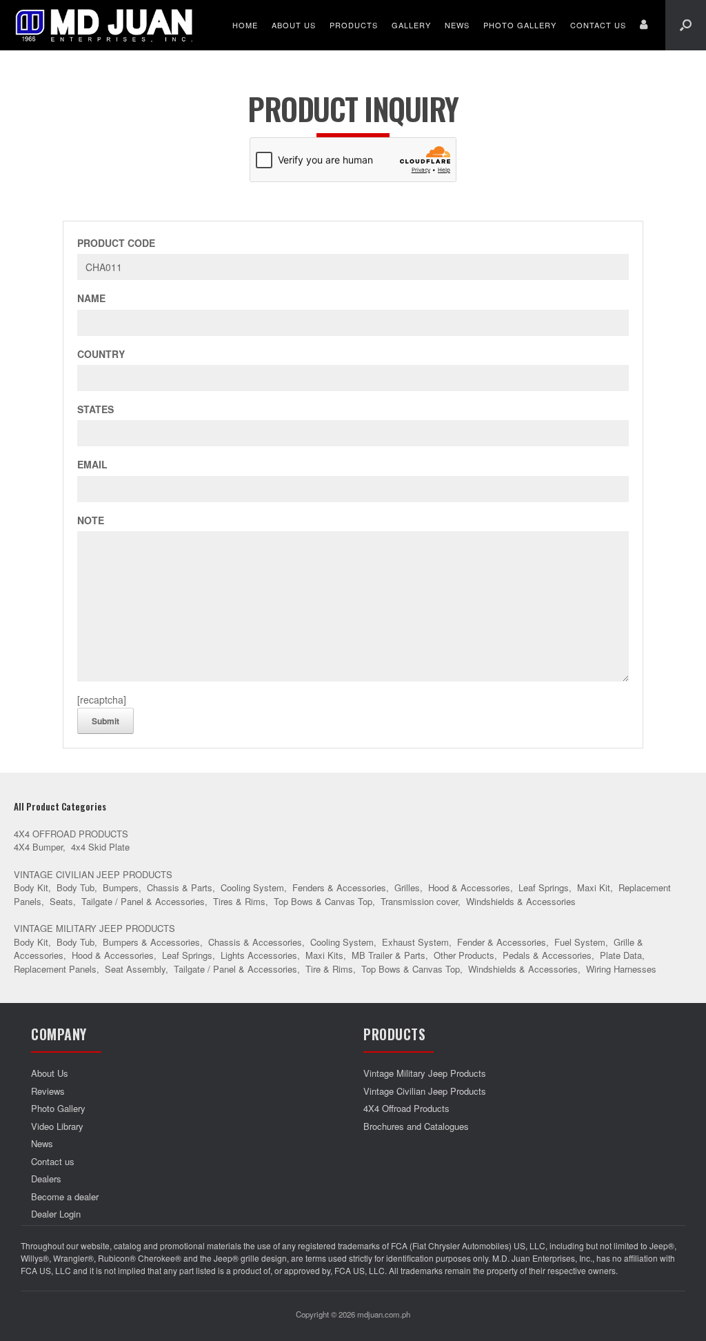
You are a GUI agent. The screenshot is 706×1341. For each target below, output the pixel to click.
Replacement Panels (55, 968)
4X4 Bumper (38, 846)
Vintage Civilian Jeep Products (93, 874)
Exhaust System (415, 941)
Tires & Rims (239, 901)
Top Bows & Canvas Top (323, 901)
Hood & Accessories (469, 887)
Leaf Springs (543, 887)
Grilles (407, 887)
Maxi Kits (324, 955)
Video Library (57, 1126)
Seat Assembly (135, 968)
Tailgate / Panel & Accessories (143, 901)
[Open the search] (685, 25)
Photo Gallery (519, 24)
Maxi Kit (593, 887)
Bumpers (121, 887)
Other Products (464, 955)
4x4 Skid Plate (100, 846)
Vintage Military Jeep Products (94, 928)
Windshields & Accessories (521, 901)
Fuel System (579, 941)
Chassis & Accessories (255, 941)
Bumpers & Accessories (151, 941)
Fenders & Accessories (339, 887)
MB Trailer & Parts (388, 955)
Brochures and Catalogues (416, 1126)
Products (354, 24)
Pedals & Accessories (547, 955)
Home (245, 24)
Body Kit (31, 887)
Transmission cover (419, 901)
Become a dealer (65, 1196)
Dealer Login (56, 1213)
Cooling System (252, 887)
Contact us (598, 24)
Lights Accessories (259, 955)
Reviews (48, 1090)
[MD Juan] (104, 25)
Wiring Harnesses (621, 968)
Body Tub (75, 887)
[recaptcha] (101, 699)
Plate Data (621, 955)
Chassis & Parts (179, 887)
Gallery (411, 24)
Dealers (46, 1178)
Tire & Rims (329, 968)
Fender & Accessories (501, 941)
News (457, 24)
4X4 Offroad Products (71, 833)
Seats (61, 901)
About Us (294, 24)
